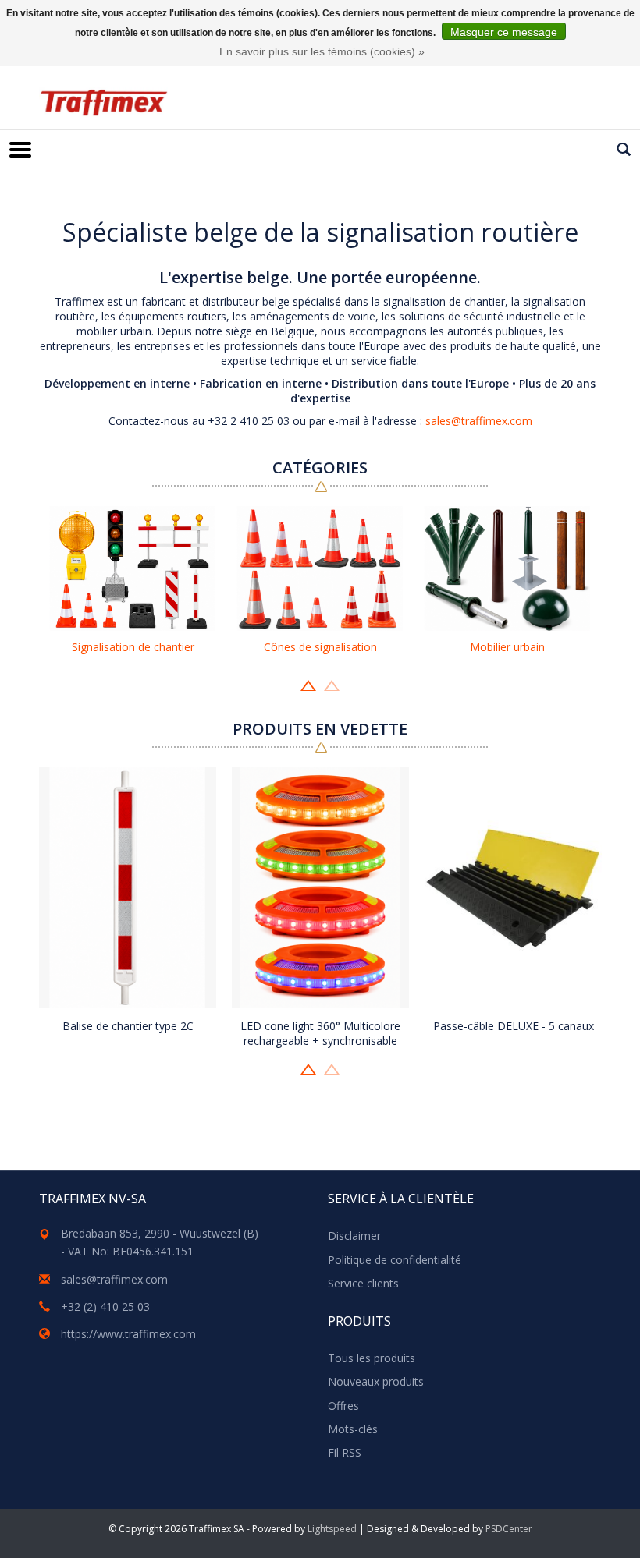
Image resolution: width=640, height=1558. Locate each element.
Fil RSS (344, 1452)
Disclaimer (354, 1235)
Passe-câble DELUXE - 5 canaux (513, 1025)
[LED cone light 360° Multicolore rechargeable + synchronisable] (320, 887)
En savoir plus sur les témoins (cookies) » (322, 51)
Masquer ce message (503, 32)
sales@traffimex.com (478, 420)
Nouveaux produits (376, 1381)
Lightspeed (332, 1528)
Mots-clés (353, 1429)
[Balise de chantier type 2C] (127, 887)
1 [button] (308, 684)
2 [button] (332, 684)
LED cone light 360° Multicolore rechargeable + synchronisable (320, 1033)
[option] (132, 583)
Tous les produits (371, 1358)
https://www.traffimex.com (128, 1333)
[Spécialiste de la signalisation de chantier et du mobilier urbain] (103, 102)
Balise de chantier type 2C (128, 1025)
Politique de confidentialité (394, 1259)
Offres (343, 1405)
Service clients (363, 1283)
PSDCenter (508, 1528)
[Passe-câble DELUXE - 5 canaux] (513, 887)
